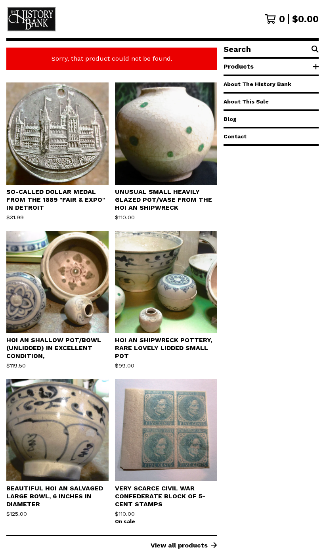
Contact (235, 136)
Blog (230, 119)
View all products (179, 545)
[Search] (315, 49)
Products (239, 66)
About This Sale (246, 101)
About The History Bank (257, 84)
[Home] (102, 19)
